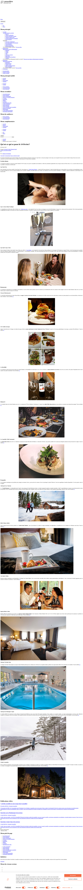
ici (3, 330)
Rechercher (3, 21)
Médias (4, 100)
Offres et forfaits (6, 73)
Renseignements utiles (9, 46)
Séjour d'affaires (6, 86)
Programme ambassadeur (8, 111)
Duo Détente (28, 250)
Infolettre (4, 81)
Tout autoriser (73, 875)
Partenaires (5, 99)
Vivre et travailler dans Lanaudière (9, 107)
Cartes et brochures (9, 45)
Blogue (4, 79)
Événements (5, 69)
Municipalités (5, 109)
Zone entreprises (6, 88)
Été (3, 25)
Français (4, 83)
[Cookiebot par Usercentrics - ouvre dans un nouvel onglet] (8, 888)
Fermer (2, 135)
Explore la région (6, 72)
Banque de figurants (7, 108)
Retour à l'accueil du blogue (5, 150)
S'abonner (2, 861)
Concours (5, 101)
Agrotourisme (7, 155)
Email (15, 149)
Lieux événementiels (7, 96)
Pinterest (12, 149)
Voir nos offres (19, 47)
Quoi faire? (2, 155)
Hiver (4, 26)
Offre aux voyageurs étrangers (9, 97)
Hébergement (5, 48)
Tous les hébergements (12, 49)
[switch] (35, 888)
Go (12, 137)
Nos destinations (8, 43)
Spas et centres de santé (15, 155)
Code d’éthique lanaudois (8, 110)
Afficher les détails (66, 887)
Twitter (9, 149)
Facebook (6, 149)
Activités (4, 31)
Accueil (4, 78)
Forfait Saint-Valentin (33, 169)
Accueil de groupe (6, 87)
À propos (5, 98)
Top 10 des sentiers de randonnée (11, 42)
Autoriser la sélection (72, 879)
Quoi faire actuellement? (10, 41)
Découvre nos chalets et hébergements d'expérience (33, 59)
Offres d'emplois (6, 106)
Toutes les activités (10, 33)
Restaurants (5, 60)
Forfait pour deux (24, 209)
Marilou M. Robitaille (6, 153)
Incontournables (6, 71)
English (4, 84)
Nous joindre (5, 80)
